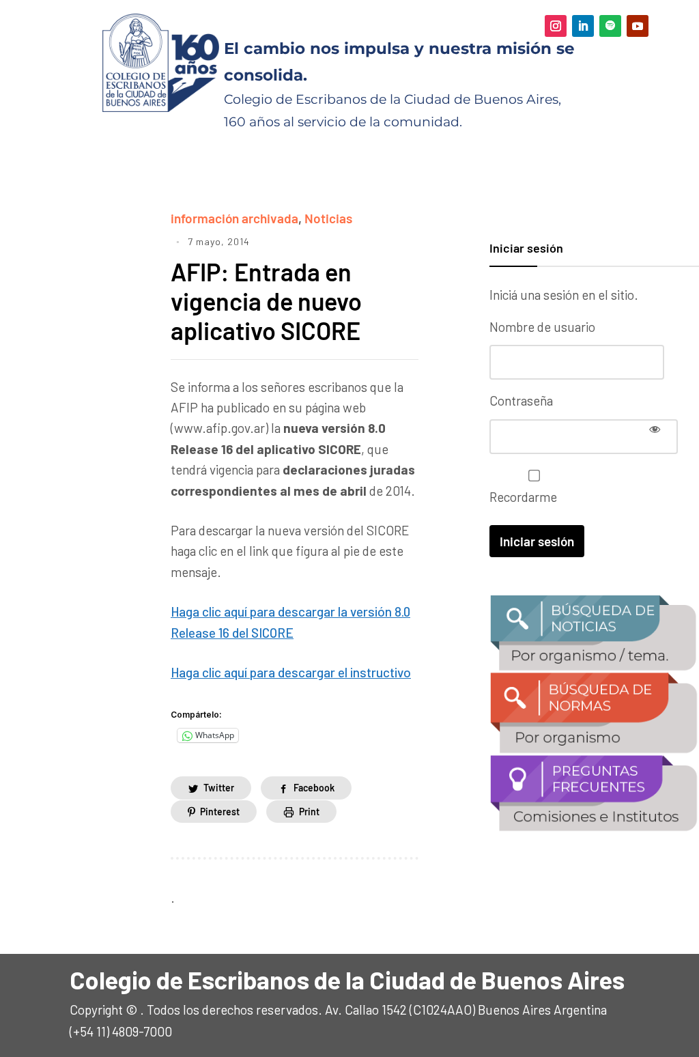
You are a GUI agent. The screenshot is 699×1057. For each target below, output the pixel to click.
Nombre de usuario (542, 327)
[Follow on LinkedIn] (583, 26)
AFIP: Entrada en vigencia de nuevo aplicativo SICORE (266, 301)
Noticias (328, 218)
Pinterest (220, 811)
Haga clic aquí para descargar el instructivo (291, 672)
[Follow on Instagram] (556, 26)
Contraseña (521, 400)
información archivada (234, 218)
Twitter (218, 787)
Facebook (314, 787)
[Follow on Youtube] (637, 26)
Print (309, 811)
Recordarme (523, 497)
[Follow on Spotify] (610, 26)
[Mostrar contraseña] (654, 429)
